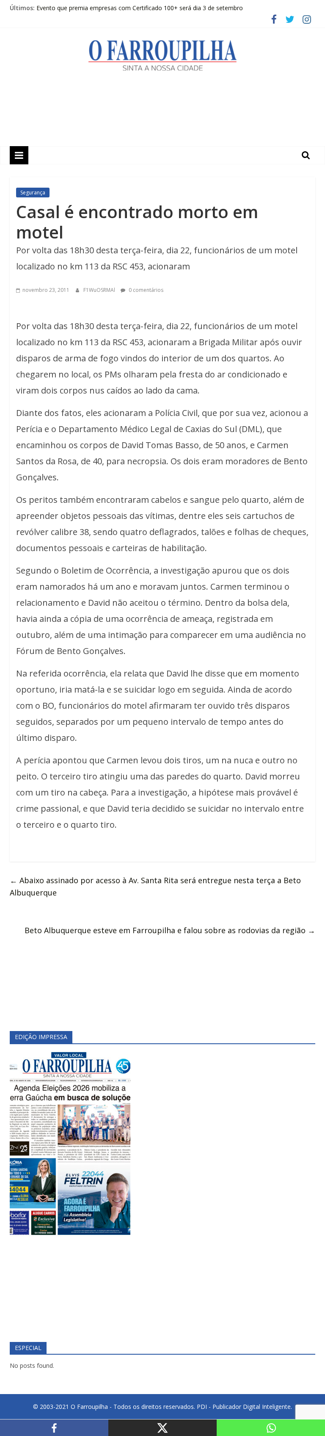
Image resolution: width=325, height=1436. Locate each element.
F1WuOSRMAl (99, 290)
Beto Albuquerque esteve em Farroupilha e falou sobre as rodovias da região (170, 930)
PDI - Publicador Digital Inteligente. (244, 1407)
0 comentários (145, 290)
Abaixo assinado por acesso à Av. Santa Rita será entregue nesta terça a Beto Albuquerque (155, 886)
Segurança (32, 192)
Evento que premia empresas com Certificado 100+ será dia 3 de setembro (139, 9)
